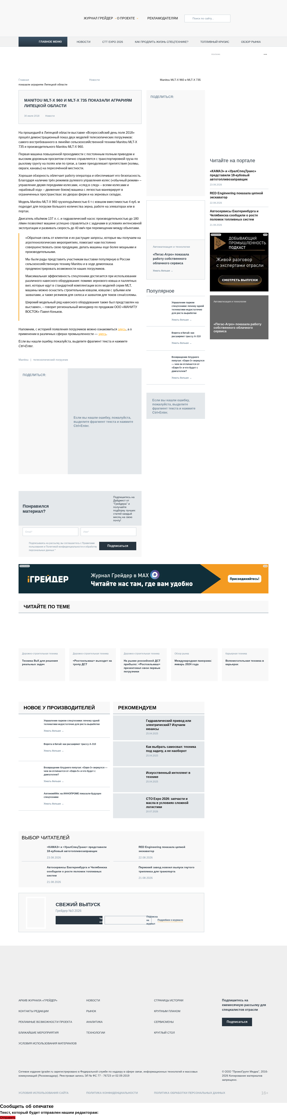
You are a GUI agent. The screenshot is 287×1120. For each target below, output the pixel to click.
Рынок (91, 1011)
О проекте (126, 18)
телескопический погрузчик (50, 359)
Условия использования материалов (48, 1043)
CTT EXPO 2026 (112, 41)
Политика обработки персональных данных (189, 1092)
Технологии (95, 1032)
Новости (83, 41)
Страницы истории (168, 1000)
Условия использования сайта (44, 1092)
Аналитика (94, 1021)
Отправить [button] (7, 1117)
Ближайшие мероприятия (39, 1032)
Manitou (24, 359)
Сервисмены (164, 1021)
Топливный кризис (214, 41)
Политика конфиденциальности (112, 1092)
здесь (122, 329)
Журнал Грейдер (98, 18)
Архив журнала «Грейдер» (38, 1000)
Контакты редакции (34, 1011)
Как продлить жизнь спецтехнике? (161, 41)
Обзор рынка (251, 41)
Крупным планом (167, 1011)
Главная (24, 79)
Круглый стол (164, 1032)
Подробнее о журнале (170, 920)
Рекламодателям (162, 18)
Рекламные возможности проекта (45, 1021)
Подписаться (117, 545)
